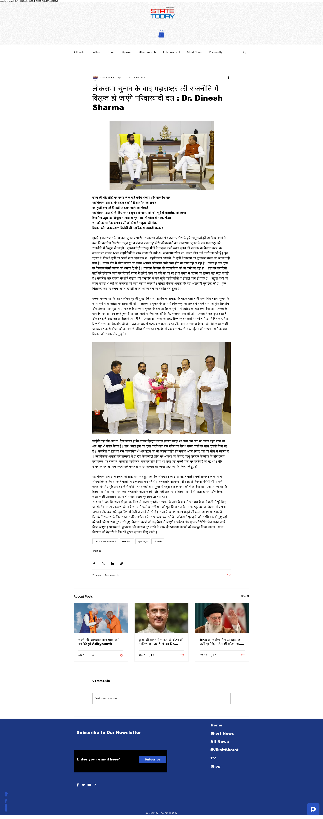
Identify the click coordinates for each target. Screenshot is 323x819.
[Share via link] (121, 563)
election (126, 541)
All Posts (79, 51)
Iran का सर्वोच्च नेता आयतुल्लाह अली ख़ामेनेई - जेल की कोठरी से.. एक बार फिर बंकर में (220, 642)
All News (219, 742)
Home (216, 725)
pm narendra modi (105, 541)
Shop (215, 766)
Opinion (126, 51)
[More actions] (228, 77)
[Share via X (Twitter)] (103, 563)
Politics (96, 51)
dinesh (158, 541)
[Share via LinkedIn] (112, 563)
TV (213, 758)
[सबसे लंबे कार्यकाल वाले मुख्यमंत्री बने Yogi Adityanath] (101, 618)
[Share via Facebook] (94, 563)
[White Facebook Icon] (78, 785)
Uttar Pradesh (147, 51)
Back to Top (6, 802)
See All (245, 595)
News (110, 51)
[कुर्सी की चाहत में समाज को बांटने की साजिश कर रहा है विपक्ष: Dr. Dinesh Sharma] (162, 618)
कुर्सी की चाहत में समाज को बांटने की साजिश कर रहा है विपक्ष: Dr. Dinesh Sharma (161, 642)
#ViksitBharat (224, 750)
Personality (215, 51)
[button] (161, 34)
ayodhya (142, 541)
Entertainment (171, 51)
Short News (194, 51)
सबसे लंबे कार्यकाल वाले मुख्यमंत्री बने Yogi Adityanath (98, 642)
